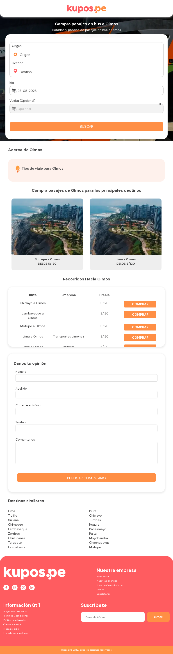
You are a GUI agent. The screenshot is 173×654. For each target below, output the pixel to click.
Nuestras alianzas (107, 580)
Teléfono (21, 422)
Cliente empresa (12, 624)
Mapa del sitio (11, 628)
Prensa (100, 589)
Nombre (21, 372)
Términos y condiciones (16, 615)
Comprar (140, 304)
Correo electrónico (29, 405)
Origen (17, 46)
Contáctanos (104, 593)
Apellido (21, 389)
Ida (11, 83)
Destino (17, 63)
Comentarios (25, 439)
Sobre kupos (103, 576)
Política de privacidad (14, 620)
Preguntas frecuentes (15, 611)
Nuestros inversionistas (110, 585)
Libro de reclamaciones (15, 633)
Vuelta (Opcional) (22, 101)
